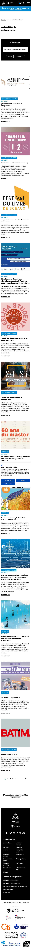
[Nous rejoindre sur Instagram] (14, 833)
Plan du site (6, 892)
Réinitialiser (19, 56)
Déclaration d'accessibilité (10, 880)
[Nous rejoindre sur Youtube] (23, 833)
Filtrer (10, 56)
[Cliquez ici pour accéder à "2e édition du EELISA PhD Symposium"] (15, 376)
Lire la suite (5, 121)
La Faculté (19, 847)
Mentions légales (8, 889)
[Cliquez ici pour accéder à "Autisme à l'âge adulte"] (15, 676)
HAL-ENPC (6, 847)
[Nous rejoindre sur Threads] (20, 833)
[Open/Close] (28, 3)
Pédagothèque (20, 854)
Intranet (5, 872)
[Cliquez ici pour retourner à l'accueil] (9, 3)
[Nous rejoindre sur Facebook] (17, 833)
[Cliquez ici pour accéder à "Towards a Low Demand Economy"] (15, 141)
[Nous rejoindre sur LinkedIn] (7, 833)
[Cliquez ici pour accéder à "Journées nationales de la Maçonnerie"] (15, 82)
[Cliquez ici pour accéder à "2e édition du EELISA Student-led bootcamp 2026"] (15, 317)
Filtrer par (15, 42)
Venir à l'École (7, 867)
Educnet (5, 850)
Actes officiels (7, 843)
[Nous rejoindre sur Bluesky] (11, 833)
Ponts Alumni (19, 863)
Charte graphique (20, 859)
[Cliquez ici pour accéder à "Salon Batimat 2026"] (15, 733)
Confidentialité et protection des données (15, 886)
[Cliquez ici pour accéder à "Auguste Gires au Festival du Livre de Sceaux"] (15, 198)
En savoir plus (15, 797)
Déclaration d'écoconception (11, 883)
